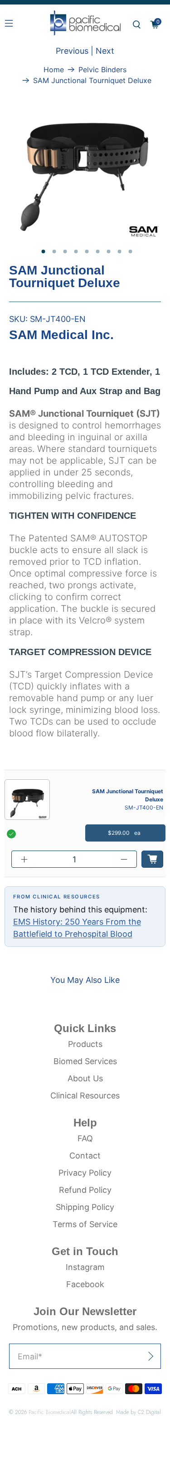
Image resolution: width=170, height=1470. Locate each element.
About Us (85, 1078)
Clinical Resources (85, 1095)
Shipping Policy (85, 1207)
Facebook (85, 1284)
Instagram (85, 1267)
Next (105, 51)
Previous (72, 51)
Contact (85, 1155)
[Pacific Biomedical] (85, 24)
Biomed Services (85, 1061)
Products (85, 1044)
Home (54, 69)
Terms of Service (85, 1224)
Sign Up (130, 1356)
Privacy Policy (85, 1172)
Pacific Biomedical (50, 1412)
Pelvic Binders (102, 69)
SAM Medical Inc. (61, 335)
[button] (137, 24)
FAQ (85, 1138)
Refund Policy (85, 1190)
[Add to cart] (152, 859)
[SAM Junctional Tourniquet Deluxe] (85, 163)
